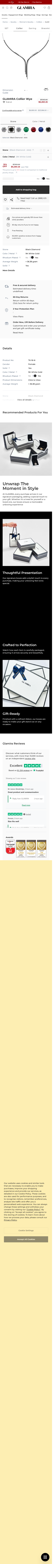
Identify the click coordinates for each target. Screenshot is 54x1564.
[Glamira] (26, 7)
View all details (24, 400)
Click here (18, 303)
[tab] (6, 28)
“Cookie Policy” (33, 1209)
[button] (26, 614)
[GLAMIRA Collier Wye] (27, 90)
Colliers (39, 22)
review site (30, 758)
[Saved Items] (44, 7)
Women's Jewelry (26, 22)
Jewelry (13, 22)
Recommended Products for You (25, 412)
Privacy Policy (10, 1220)
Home (5, 22)
